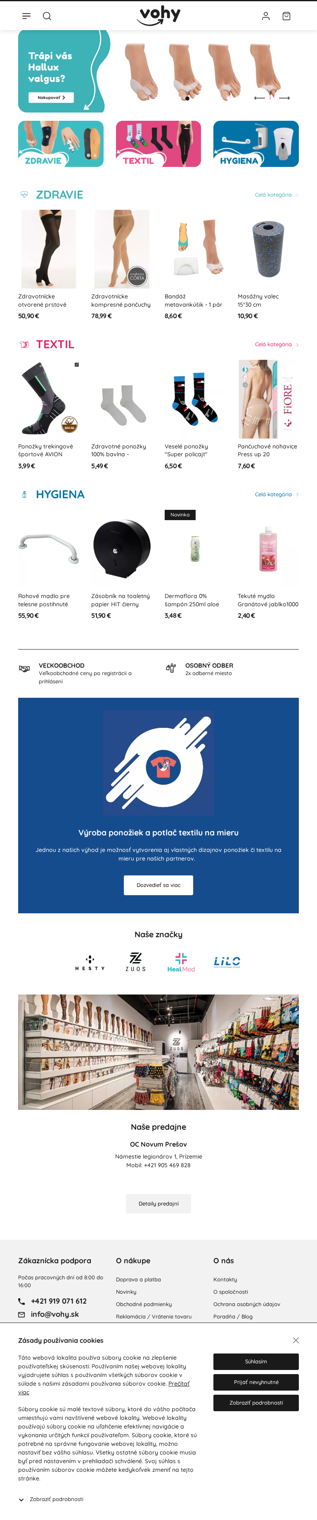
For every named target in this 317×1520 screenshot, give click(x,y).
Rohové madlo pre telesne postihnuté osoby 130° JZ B (44, 604)
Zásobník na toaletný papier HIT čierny (120, 600)
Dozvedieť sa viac (159, 885)
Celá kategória (274, 194)
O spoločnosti (230, 1291)
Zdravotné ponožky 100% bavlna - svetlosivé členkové (118, 454)
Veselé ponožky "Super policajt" (186, 450)
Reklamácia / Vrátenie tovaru (154, 1316)
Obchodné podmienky (144, 1304)
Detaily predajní (159, 1203)
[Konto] (266, 15)
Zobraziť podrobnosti (56, 1499)
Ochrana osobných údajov (246, 1304)
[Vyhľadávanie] (47, 15)
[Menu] (26, 15)
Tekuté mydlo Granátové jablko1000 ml (268, 604)
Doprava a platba (138, 1279)
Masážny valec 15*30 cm (258, 300)
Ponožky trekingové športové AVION (45, 450)
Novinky (126, 1291)
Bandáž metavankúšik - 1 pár (193, 300)
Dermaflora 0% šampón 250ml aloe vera (192, 604)
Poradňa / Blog (233, 1316)
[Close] (296, 1340)
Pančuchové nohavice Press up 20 (267, 450)
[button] (179, 98)
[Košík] (286, 15)
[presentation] (259, 98)
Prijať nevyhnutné (256, 1382)
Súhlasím (256, 1361)
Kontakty (225, 1279)
